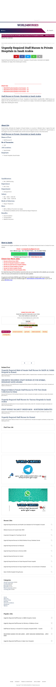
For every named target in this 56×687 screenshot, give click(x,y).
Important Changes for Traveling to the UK (15, 535)
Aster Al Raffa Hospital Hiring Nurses (13, 572)
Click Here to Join (36, 257)
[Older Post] (31, 363)
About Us (6, 598)
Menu (3, 30)
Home (2, 43)
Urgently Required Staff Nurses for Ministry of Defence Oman (21, 623)
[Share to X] (28, 56)
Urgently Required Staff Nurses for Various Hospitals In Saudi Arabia (26, 401)
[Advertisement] (28, 11)
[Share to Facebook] (22, 56)
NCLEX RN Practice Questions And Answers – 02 (16, 90)
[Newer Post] (24, 363)
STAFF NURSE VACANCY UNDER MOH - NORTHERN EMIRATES (26, 409)
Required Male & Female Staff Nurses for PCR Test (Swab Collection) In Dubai (23, 391)
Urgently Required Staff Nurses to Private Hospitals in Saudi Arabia (27, 49)
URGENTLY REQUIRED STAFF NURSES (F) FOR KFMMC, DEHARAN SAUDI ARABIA (23, 381)
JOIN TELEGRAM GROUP (37, 254)
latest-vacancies (19, 43)
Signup (5, 605)
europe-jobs (7, 583)
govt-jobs (6, 585)
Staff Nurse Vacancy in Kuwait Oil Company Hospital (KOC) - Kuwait (23, 628)
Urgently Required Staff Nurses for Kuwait (18, 417)
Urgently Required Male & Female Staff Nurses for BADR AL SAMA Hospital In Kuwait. (27, 371)
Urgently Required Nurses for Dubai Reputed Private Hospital (20, 561)
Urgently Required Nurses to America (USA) (15, 551)
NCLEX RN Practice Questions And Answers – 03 (16, 91)
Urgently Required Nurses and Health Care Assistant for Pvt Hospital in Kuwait (24, 524)
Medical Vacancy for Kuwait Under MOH (14, 530)
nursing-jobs (28, 43)
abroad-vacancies (7, 43)
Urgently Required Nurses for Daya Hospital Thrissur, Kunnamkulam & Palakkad (25, 566)
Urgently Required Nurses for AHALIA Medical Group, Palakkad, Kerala (22, 540)
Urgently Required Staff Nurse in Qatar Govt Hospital (19, 641)
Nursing (24, 43)
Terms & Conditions (9, 603)
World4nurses (31, 323)
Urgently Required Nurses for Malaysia (14, 545)
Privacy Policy (7, 600)
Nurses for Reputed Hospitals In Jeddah (14, 263)
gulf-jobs (13, 43)
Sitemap (6, 601)
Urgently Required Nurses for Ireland (13, 556)
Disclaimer (6, 604)
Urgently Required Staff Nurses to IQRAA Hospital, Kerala (20, 618)
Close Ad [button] (36, 20)
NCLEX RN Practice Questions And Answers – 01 (16, 88)
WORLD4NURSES (27, 25)
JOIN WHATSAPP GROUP (19, 254)
